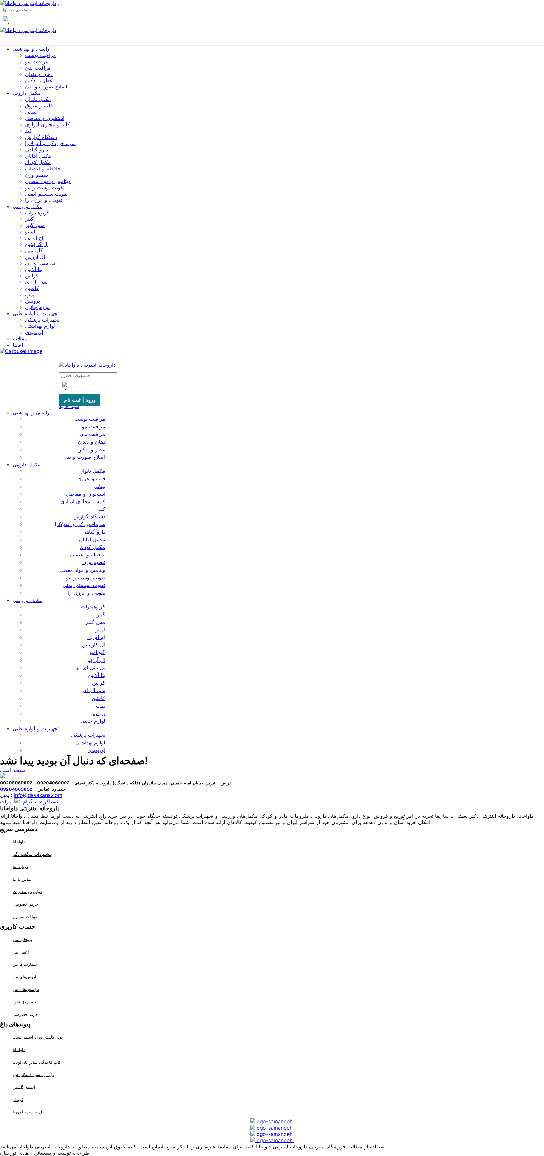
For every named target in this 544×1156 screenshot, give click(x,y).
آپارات (7, 801)
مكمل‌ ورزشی (27, 206)
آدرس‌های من (24, 976)
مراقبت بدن (38, 68)
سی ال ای (36, 282)
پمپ (29, 294)
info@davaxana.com (38, 795)
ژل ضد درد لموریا (28, 1111)
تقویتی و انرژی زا (43, 200)
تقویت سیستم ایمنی (46, 194)
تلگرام (29, 801)
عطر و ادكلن (39, 80)
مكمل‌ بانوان (38, 99)
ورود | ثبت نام (80, 400)
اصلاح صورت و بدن (46, 86)
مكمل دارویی (27, 93)
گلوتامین (34, 250)
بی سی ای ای (40, 263)
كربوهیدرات (37, 212)
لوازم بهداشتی (40, 326)
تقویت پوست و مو (44, 187)
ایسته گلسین (24, 1087)
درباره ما (20, 866)
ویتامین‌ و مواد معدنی (48, 181)
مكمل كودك (38, 162)
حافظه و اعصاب (43, 168)
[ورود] (283, 40)
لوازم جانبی (37, 307)
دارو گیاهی (36, 149)
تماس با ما (22, 879)
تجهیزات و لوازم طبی (36, 313)
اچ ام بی (34, 238)
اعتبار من (21, 951)
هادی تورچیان (14, 1153)
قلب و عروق (39, 105)
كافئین (32, 288)
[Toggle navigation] (60, 5)
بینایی (31, 112)
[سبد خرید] (272, 40)
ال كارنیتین (36, 244)
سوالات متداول (26, 916)
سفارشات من (25, 964)
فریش (18, 1099)
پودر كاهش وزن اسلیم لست (38, 1036)
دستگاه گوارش (41, 137)
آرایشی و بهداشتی (32, 49)
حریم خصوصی (25, 904)
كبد (28, 131)
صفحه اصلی (13, 770)
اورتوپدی (34, 332)
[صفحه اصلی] (260, 40)
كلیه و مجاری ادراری (47, 124)
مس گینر (35, 225)
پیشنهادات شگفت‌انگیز (32, 854)
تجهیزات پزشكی (42, 319)
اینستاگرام (50, 801)
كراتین (31, 275)
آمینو (30, 231)
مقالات (20, 338)
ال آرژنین (35, 256)
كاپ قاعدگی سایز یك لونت (37, 1062)
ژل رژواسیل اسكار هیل (33, 1074)
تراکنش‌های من (26, 989)
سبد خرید (69, 406)
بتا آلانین (33, 269)
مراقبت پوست (40, 55)
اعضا (18, 345)
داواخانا (19, 841)
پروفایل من (22, 939)
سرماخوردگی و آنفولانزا (50, 143)
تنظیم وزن (36, 175)
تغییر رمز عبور (25, 1001)
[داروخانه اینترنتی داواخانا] (28, 3)
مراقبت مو (36, 61)
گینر (29, 219)
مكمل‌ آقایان (38, 156)
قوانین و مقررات (27, 891)
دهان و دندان (39, 74)
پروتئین (32, 301)
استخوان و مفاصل (44, 118)
